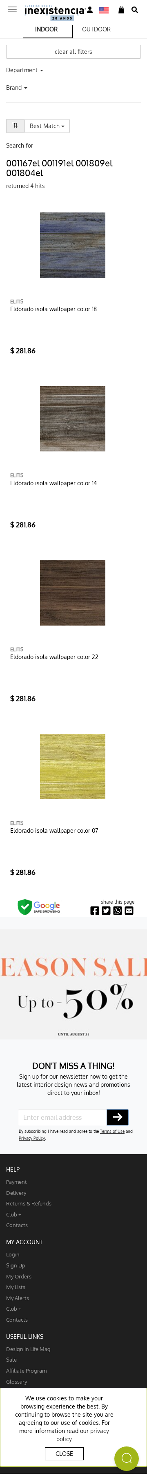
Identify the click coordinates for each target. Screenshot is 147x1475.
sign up (15, 1265)
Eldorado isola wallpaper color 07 (54, 830)
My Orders (18, 1276)
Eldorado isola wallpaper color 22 (54, 656)
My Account (24, 1241)
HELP (13, 1169)
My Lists (15, 1286)
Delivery (16, 1192)
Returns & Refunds (28, 1203)
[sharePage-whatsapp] (117, 910)
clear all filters (73, 51)
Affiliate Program (26, 1370)
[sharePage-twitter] (106, 910)
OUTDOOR (96, 29)
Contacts (17, 1224)
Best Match (50, 125)
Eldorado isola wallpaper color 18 (53, 308)
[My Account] (90, 10)
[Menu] (12, 7)
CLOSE (64, 1453)
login (13, 1254)
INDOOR (46, 29)
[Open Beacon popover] (126, 1458)
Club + (13, 1214)
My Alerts (17, 1297)
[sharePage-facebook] (94, 910)
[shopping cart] (121, 10)
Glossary (16, 1381)
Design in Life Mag (28, 1348)
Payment (16, 1181)
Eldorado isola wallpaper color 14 (53, 483)
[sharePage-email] (129, 910)
